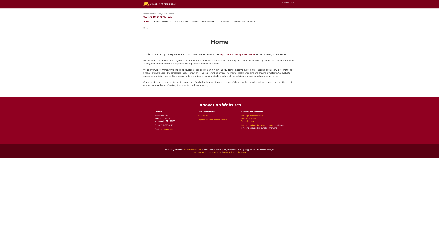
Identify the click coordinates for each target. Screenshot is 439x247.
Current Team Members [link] (203, 21)
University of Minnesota (192, 150)
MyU (292, 2)
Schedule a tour (247, 121)
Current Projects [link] (162, 21)
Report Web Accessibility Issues (235, 152)
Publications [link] (181, 21)
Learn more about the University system (258, 125)
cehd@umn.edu (166, 129)
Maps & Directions (249, 118)
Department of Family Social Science (158, 13)
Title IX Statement (214, 152)
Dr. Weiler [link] (224, 21)
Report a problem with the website (212, 119)
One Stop (285, 2)
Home (145, 28)
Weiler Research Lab (157, 17)
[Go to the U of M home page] (159, 4)
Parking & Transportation (252, 115)
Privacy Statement (199, 152)
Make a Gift (202, 115)
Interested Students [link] (244, 21)
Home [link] (146, 21)
